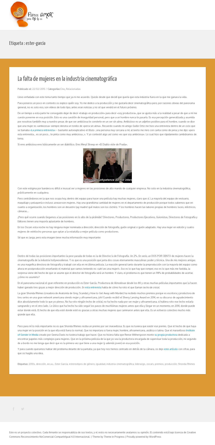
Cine (62, 89)
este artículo (171, 349)
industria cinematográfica (120, 364)
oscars (150, 364)
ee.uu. (50, 364)
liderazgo (140, 364)
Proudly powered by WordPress (144, 436)
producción (171, 364)
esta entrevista (93, 287)
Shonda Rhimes (186, 364)
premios (159, 364)
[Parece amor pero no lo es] (32, 15)
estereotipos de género (82, 364)
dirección (41, 364)
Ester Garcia (61, 364)
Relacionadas (73, 89)
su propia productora (166, 334)
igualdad (100, 364)
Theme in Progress (114, 436)
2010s (32, 364)
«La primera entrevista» (42, 130)
